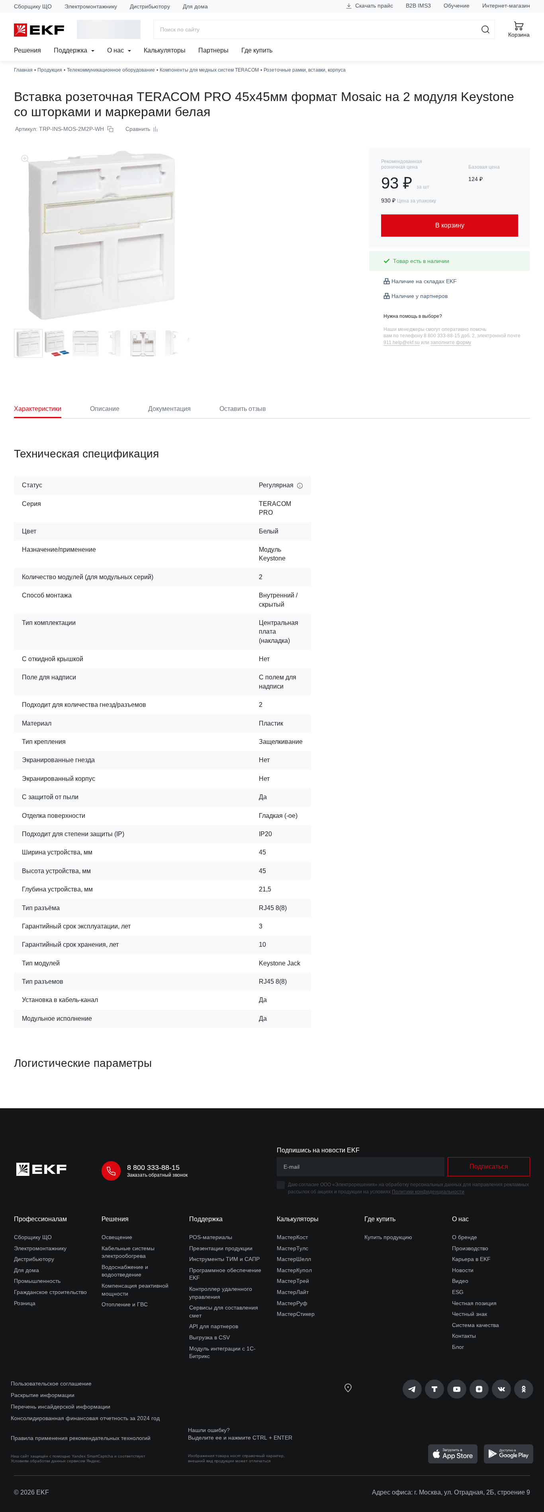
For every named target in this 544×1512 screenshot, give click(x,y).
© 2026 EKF (31, 1492)
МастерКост (292, 1237)
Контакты (464, 1336)
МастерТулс (292, 1248)
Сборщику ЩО (33, 6)
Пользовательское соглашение (51, 1383)
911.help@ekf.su (402, 342)
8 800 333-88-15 (153, 1167)
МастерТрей (293, 1281)
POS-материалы (210, 1237)
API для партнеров (213, 1326)
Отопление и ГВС (125, 1304)
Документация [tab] (169, 408)
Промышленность (37, 1281)
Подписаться (489, 1166)
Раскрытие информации (42, 1395)
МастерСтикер (296, 1314)
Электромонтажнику (91, 6)
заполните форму (451, 342)
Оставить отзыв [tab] (242, 408)
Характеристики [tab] (37, 408)
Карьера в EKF (471, 1259)
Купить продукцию (388, 1237)
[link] (412, 1389)
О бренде (464, 1237)
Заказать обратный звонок (157, 1175)
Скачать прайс (373, 5)
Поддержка (71, 50)
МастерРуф (292, 1303)
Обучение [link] (457, 5)
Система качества (475, 1325)
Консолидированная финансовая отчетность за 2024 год (85, 1418)
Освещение (117, 1237)
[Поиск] (485, 29)
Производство (470, 1248)
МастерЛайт (293, 1292)
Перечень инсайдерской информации (60, 1406)
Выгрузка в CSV (209, 1337)
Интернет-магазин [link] (506, 5)
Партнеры (213, 50)
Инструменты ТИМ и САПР (224, 1259)
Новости (463, 1270)
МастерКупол (294, 1270)
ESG (458, 1292)
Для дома (195, 6)
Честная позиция (474, 1303)
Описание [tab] (104, 408)
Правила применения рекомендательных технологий (81, 1438)
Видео (460, 1281)
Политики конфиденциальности (428, 1192)
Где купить (256, 50)
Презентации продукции (220, 1248)
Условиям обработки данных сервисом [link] (48, 1461)
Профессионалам (40, 1219)
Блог (458, 1347)
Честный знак (469, 1314)
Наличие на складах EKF (424, 281)
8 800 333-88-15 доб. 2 (449, 336)
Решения (27, 50)
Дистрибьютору (150, 6)
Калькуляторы (165, 50)
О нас (116, 50)
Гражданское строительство (50, 1292)
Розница (24, 1303)
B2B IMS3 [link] (418, 5)
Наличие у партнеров (419, 296)
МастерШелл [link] (294, 1259)
